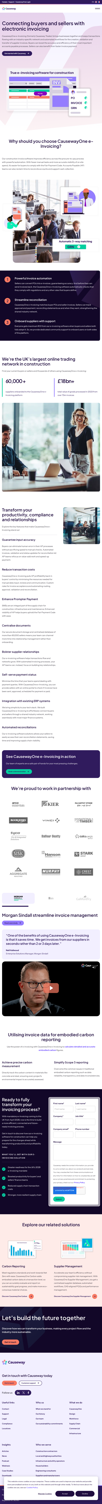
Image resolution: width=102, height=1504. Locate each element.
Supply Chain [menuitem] (74, 1432)
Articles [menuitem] (5, 1460)
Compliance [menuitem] (7, 1432)
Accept (65, 1494)
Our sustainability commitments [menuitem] (49, 1432)
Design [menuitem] (72, 1423)
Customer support (28, 1392)
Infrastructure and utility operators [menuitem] (50, 1470)
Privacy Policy (79, 1191)
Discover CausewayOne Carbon (14, 1305)
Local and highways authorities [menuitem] (48, 1465)
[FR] (99, 2)
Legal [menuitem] (4, 1428)
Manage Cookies (45, 1494)
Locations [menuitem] (6, 1437)
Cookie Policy (32, 1487)
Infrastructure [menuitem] (75, 1442)
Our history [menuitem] (40, 1423)
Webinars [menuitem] (6, 1475)
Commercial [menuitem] (74, 1437)
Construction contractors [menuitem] (46, 1460)
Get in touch (10, 1351)
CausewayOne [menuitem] (75, 1418)
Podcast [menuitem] (5, 1470)
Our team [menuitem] (40, 1428)
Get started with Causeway (15, 53)
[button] (25, 1276)
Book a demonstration (17, 772)
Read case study (11, 928)
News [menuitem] (4, 1465)
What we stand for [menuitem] (43, 1418)
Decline (85, 1494)
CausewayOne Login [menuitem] (22, 2)
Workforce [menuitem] (73, 1428)
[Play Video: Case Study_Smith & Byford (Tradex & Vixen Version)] (51, 997)
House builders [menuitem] (42, 1475)
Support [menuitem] (11, 2)
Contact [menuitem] (5, 1418)
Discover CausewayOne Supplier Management (72, 1305)
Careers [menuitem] (4, 2)
